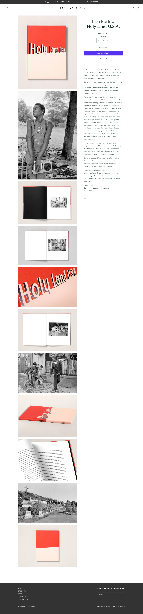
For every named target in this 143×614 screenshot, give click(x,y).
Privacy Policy (24, 597)
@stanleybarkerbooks (26, 606)
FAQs (20, 594)
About (20, 588)
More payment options (103, 58)
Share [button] (86, 198)
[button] (4, 8)
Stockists (22, 591)
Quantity (103, 36)
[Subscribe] (123, 594)
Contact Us (23, 599)
